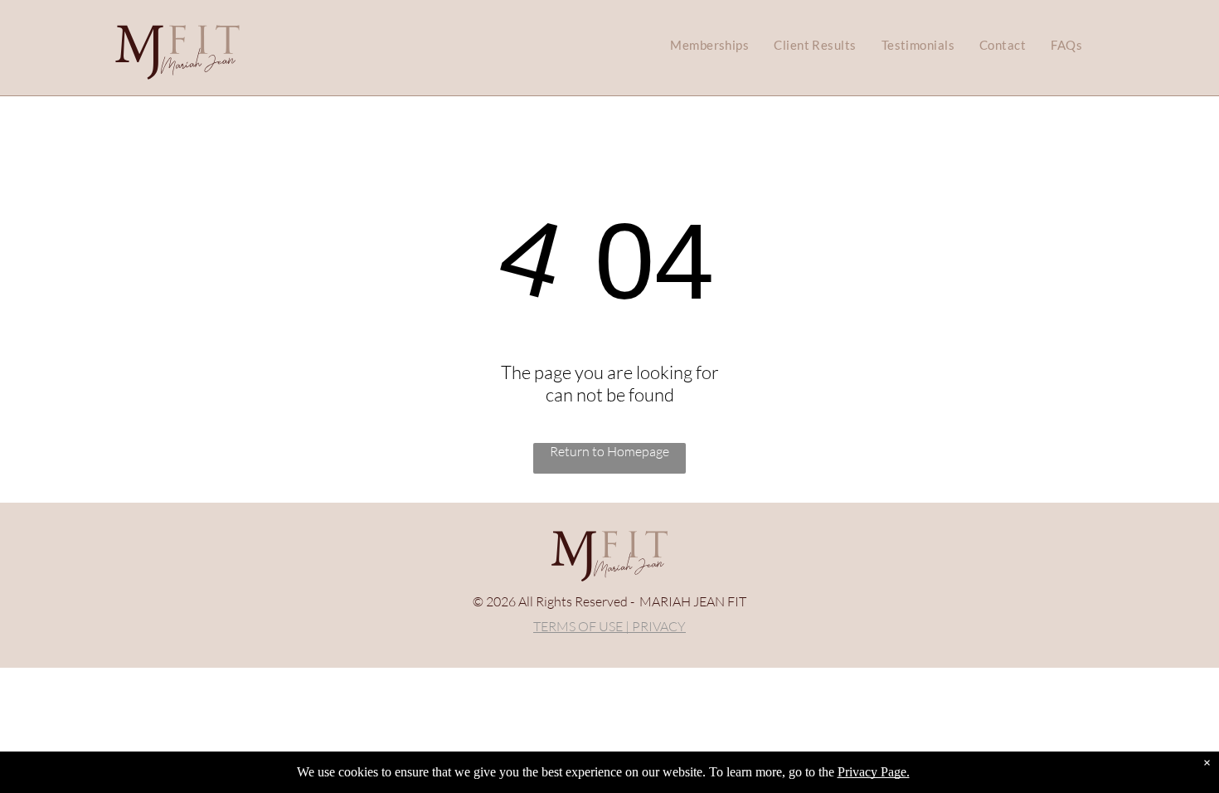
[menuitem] (709, 44)
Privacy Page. (874, 772)
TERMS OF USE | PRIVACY (609, 626)
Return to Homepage (609, 451)
